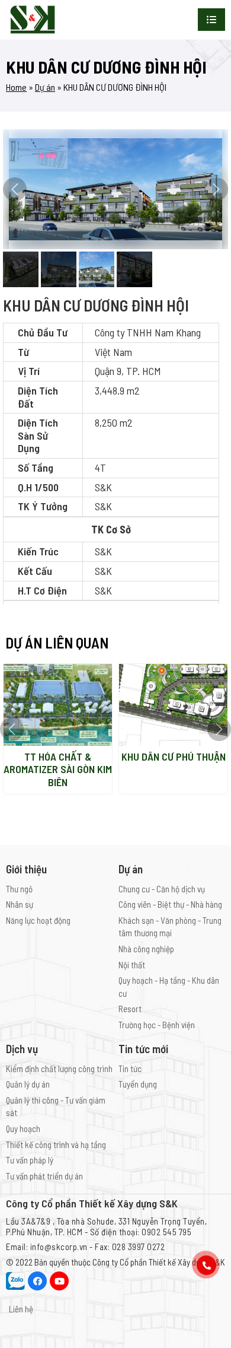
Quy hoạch (23, 1128)
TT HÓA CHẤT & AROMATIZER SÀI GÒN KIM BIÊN (58, 769)
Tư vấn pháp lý (29, 1160)
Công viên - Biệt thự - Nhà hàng (170, 904)
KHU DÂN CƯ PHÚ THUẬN (173, 756)
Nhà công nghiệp (146, 948)
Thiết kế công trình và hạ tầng (56, 1144)
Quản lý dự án (28, 1084)
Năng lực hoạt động (38, 920)
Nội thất (131, 964)
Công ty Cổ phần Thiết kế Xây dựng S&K (158, 1262)
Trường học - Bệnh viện (156, 1024)
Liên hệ (21, 1309)
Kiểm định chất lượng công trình (59, 1068)
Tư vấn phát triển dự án (44, 1176)
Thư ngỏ (19, 888)
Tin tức (130, 1068)
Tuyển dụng (137, 1084)
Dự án (45, 87)
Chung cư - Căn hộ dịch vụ (161, 888)
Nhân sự (19, 904)
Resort (130, 1008)
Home (16, 87)
